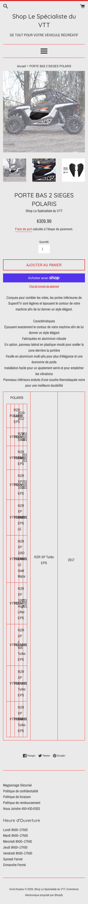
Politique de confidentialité (20, 791)
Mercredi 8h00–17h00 (17, 841)
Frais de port (23, 229)
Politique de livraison (17, 796)
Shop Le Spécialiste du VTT (44, 20)
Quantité (44, 242)
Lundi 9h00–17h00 (15, 829)
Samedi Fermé (13, 859)
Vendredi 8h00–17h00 (17, 853)
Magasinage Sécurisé (17, 785)
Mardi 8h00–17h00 (15, 835)
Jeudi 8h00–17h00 (15, 847)
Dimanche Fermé (14, 864)
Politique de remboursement (21, 802)
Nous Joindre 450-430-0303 (21, 808)
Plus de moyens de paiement (44, 286)
